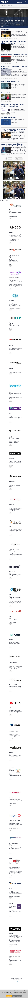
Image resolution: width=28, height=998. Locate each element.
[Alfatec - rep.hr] (15, 930)
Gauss (10, 730)
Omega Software (13, 843)
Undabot (11, 300)
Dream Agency (13, 572)
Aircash (11, 798)
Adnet (10, 858)
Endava (11, 210)
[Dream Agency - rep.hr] (15, 567)
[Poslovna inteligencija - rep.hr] (15, 681)
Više (10, 218)
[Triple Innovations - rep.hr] (15, 250)
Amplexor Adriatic (14, 278)
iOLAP (10, 888)
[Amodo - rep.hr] (15, 228)
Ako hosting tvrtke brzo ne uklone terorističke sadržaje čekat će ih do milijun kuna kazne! (12, 22)
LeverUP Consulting (14, 820)
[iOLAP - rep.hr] (15, 884)
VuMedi (11, 639)
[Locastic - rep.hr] (15, 387)
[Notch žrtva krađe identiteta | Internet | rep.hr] (14, 85)
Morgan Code (12, 436)
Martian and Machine (14, 956)
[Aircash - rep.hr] (15, 793)
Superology (12, 481)
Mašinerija (12, 768)
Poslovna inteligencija (15, 685)
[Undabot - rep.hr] (15, 297)
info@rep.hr (16, 981)
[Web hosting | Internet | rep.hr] (14, 34)
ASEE (10, 595)
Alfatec (11, 933)
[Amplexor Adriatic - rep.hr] (15, 274)
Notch (10, 413)
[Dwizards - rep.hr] (19, 908)
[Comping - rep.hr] (15, 501)
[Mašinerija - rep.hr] (18, 772)
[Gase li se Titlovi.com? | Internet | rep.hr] (14, 97)
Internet (2, 18)
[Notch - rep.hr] (15, 409)
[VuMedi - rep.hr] (15, 636)
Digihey (11, 323)
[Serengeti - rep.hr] (15, 364)
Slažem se (8, 996)
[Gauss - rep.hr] (15, 726)
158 (16, 158)
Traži (26, 2)
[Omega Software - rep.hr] (15, 838)
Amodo (11, 232)
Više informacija (17, 996)
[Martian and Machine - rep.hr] (15, 952)
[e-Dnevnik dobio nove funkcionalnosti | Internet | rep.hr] (14, 59)
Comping (11, 504)
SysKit (10, 526)
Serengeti (11, 368)
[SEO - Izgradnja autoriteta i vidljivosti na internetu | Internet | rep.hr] (14, 73)
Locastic (11, 391)
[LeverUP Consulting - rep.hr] (15, 816)
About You (11, 458)
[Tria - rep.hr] (15, 704)
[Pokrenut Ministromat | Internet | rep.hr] (14, 122)
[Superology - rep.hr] (15, 477)
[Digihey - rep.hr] (15, 319)
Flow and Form (13, 662)
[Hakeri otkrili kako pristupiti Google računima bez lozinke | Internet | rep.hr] (14, 46)
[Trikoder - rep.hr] (15, 612)
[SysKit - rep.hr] (15, 523)
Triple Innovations (14, 255)
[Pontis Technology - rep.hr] (15, 545)
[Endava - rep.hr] (15, 207)
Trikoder (11, 617)
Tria (10, 707)
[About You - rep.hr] (15, 454)
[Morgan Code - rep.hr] (15, 432)
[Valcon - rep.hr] (15, 748)
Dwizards (11, 903)
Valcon (11, 753)
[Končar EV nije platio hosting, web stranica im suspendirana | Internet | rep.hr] (14, 110)
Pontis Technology (14, 549)
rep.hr (4, 2)
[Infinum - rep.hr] (15, 340)
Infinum (11, 345)
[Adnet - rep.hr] (16, 863)
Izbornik (19, 2)
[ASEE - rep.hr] (15, 591)
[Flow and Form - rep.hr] (15, 657)
